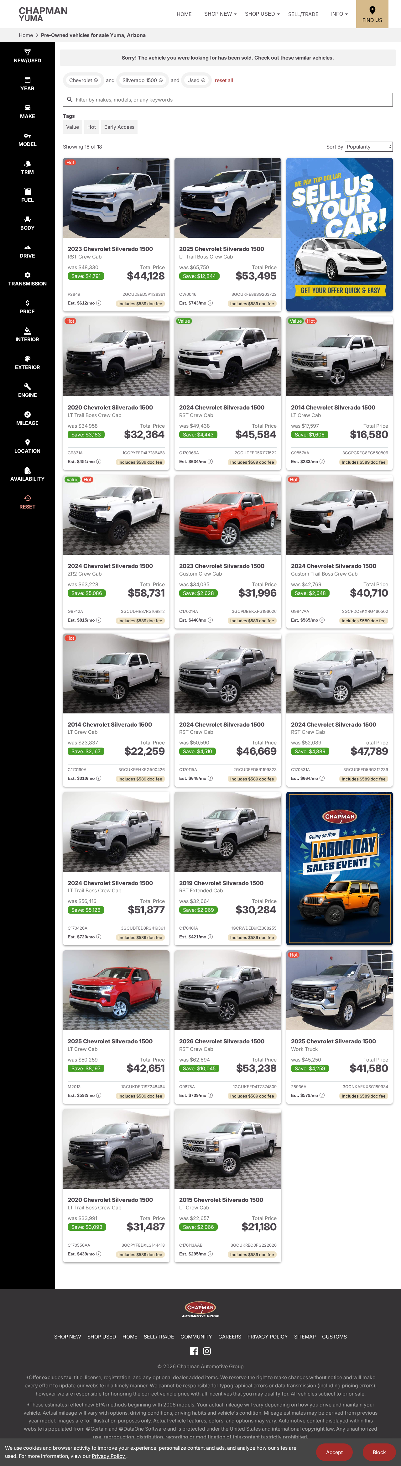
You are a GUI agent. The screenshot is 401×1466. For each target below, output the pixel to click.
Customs (334, 1336)
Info (337, 14)
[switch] (72, 127)
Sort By (334, 146)
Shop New (218, 14)
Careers (229, 1336)
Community (196, 1336)
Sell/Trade (303, 14)
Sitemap (305, 1336)
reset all (224, 80)
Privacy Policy (267, 1336)
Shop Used (260, 14)
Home (184, 14)
